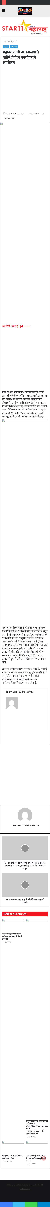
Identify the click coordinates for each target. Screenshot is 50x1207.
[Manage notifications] (44, 1158)
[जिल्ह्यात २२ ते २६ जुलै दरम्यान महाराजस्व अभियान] (13, 1147)
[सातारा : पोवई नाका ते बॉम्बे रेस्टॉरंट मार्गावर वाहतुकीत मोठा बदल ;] (37, 1147)
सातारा (6, 46)
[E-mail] (8, 726)
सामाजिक (14, 41)
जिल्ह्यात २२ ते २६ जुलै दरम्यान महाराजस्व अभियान (12, 1157)
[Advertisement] (25, 89)
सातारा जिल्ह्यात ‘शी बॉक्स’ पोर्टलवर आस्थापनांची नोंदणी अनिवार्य (12, 936)
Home (6, 41)
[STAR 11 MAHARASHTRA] (25, 11)
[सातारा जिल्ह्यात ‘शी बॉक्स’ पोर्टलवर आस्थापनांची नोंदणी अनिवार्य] (13, 925)
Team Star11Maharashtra (15, 113)
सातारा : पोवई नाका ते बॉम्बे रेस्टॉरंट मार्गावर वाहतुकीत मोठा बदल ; (37, 1158)
